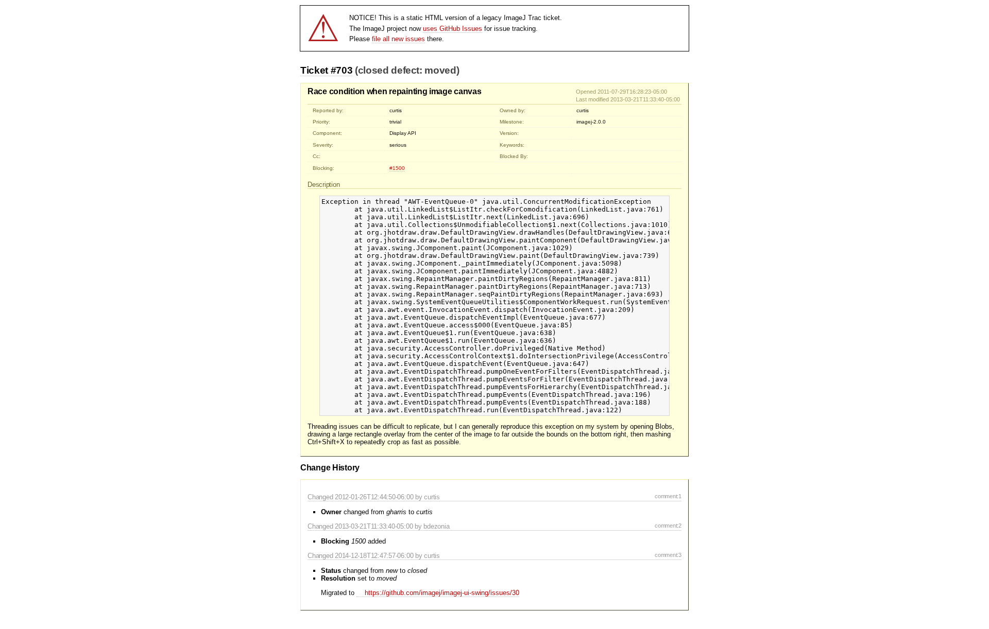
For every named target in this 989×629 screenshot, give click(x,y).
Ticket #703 (326, 70)
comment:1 (668, 496)
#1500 (397, 168)
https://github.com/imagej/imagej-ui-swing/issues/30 (442, 593)
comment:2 (668, 525)
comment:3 (668, 555)
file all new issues (398, 39)
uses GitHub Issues (452, 28)
